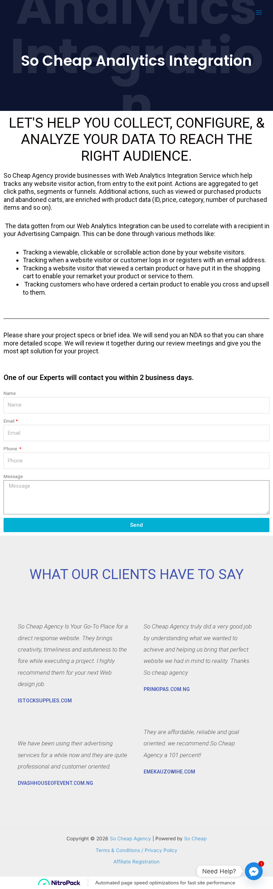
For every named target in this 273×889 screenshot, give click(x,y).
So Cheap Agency (130, 838)
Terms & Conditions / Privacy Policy (136, 850)
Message (13, 476)
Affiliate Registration (136, 861)
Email (9, 421)
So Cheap (195, 838)
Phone (11, 448)
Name (10, 393)
